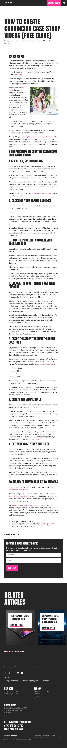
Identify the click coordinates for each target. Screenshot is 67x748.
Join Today (12, 568)
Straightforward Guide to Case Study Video (39, 137)
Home (6, 667)
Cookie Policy (45, 735)
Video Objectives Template (41, 193)
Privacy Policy (37, 735)
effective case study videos (18, 490)
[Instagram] (10, 673)
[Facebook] (14, 673)
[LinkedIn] (6, 673)
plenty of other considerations (20, 496)
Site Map (53, 735)
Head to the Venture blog (14, 651)
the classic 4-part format (46, 364)
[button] (64, 629)
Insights (11, 667)
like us (37, 439)
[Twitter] (18, 673)
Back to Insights (12, 534)
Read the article (16, 625)
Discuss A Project (54, 3)
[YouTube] (22, 673)
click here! (18, 75)
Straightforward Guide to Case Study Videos (27, 505)
